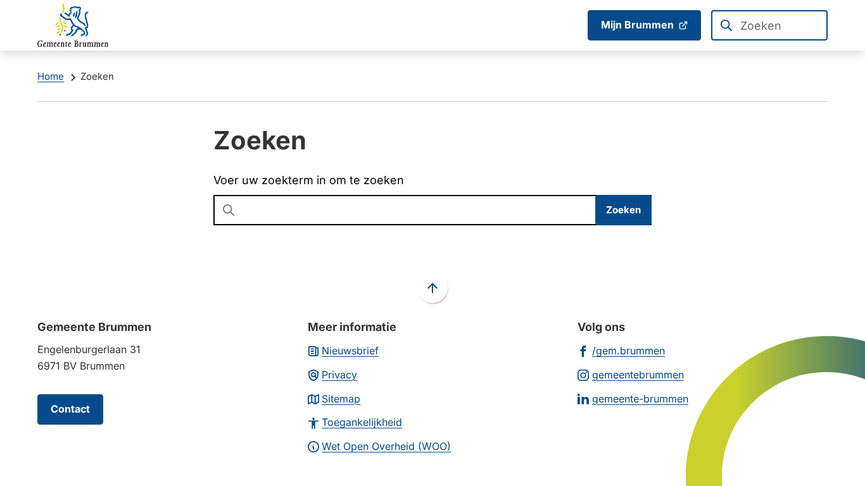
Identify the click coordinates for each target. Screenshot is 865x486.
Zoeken (623, 210)
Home (50, 76)
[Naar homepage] (72, 25)
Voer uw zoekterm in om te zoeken (308, 180)
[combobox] (769, 25)
